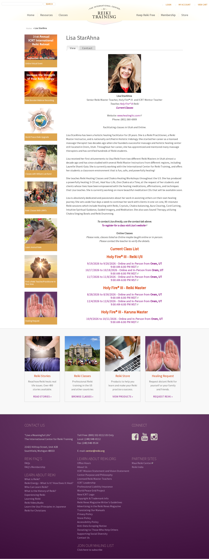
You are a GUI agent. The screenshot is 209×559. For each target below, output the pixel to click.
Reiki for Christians (35, 510)
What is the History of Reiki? (40, 490)
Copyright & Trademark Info (93, 498)
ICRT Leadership (86, 482)
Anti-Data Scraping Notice (92, 525)
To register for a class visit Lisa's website (124, 225)
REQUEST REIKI (162, 396)
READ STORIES (41, 396)
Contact (87, 48)
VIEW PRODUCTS (122, 396)
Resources (46, 15)
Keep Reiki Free (145, 15)
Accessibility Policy (87, 522)
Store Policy (84, 518)
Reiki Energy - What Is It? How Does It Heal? (48, 483)
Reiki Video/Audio (34, 502)
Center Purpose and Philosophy (95, 474)
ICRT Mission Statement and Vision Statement (103, 471)
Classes (63, 15)
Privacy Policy (85, 514)
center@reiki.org (95, 450)
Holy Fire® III (126, 103)
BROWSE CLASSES (82, 396)
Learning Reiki (32, 498)
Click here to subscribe (89, 549)
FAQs (27, 463)
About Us (82, 467)
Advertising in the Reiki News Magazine (99, 506)
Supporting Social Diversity (92, 533)
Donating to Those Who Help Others (97, 529)
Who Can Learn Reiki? (36, 487)
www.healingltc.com (129, 115)
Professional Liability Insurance (95, 486)
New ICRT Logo (85, 494)
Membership (168, 15)
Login (168, 4)
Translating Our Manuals (91, 510)
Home (30, 15)
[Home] (104, 17)
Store (184, 15)
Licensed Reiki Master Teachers (94, 478)
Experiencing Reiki (34, 494)
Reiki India (137, 467)
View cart (202, 4)
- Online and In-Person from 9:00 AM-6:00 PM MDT (124, 265)
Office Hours (84, 463)
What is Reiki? (32, 479)
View (74, 48)
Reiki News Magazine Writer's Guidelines (99, 502)
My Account (185, 4)
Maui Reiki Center (142, 463)
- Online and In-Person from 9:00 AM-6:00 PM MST (124, 278)
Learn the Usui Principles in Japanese (45, 506)
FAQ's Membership (34, 467)
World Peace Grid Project (91, 490)
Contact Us (83, 537)
